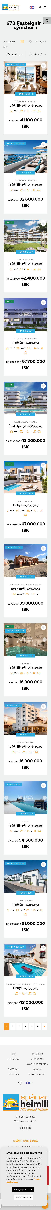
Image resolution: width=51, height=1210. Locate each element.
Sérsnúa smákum (23, 1197)
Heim (13, 1054)
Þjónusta (36, 1059)
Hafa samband (37, 1074)
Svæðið (12, 1069)
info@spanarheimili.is (27, 1121)
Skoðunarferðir (36, 1064)
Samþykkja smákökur (23, 1189)
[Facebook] (22, 1128)
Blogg (37, 1069)
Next (44, 77)
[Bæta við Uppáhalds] (43, 65)
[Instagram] (28, 1128)
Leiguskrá (14, 1059)
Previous (6, 77)
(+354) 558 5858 (27, 1117)
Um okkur (13, 1074)
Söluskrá (37, 1054)
